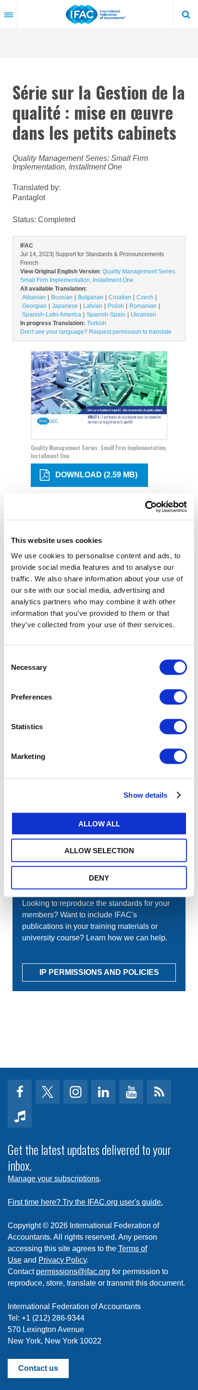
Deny (99, 877)
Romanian (143, 306)
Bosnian (62, 297)
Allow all (99, 823)
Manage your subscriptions (53, 1179)
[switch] (173, 696)
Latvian (92, 306)
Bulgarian (90, 297)
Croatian (120, 297)
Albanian (34, 297)
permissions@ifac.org (73, 1271)
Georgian (34, 306)
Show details (145, 795)
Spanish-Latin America (51, 314)
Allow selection (99, 851)
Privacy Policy (62, 1260)
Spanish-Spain (106, 314)
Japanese (65, 306)
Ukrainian (143, 314)
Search (186, 14)
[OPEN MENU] (8, 14)
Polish (116, 306)
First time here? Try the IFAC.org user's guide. (85, 1202)
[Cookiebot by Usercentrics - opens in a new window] (145, 506)
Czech (144, 297)
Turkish (96, 323)
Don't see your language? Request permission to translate (96, 331)
